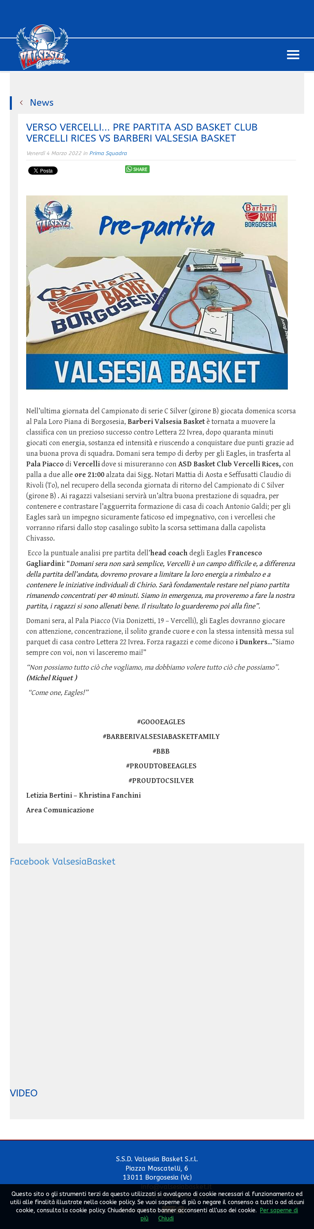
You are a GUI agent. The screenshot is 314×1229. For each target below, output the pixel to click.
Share (140, 169)
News (42, 102)
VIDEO (24, 1093)
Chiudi (166, 1218)
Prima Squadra (108, 153)
